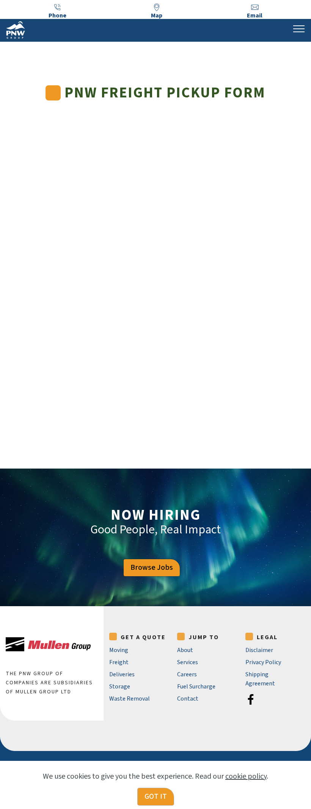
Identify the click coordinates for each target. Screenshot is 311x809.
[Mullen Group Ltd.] (48, 644)
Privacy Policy (263, 662)
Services (187, 662)
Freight (119, 662)
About (185, 650)
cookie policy (246, 776)
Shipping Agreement (260, 679)
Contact (187, 699)
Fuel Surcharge (196, 686)
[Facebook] (250, 699)
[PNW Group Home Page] (15, 29)
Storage (119, 686)
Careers (187, 674)
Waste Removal (129, 699)
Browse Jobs (151, 567)
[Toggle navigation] (299, 28)
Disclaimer (259, 650)
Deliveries (122, 674)
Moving (118, 650)
